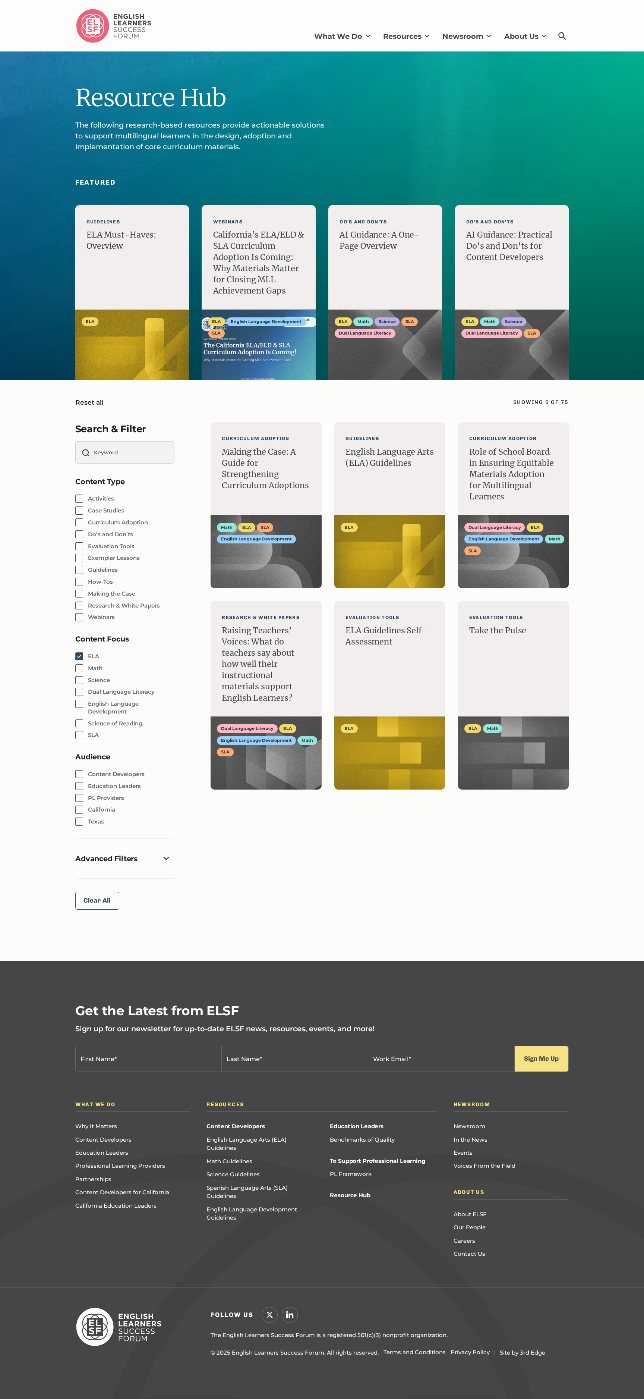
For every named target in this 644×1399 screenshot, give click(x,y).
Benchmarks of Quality (362, 1139)
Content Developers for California (122, 1192)
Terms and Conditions (414, 1352)
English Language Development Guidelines (251, 1213)
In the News (470, 1139)
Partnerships (93, 1179)
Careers (464, 1240)
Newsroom (469, 1126)
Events (463, 1152)
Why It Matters (96, 1126)
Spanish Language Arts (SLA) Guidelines (247, 1192)
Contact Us (469, 1253)
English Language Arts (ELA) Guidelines (246, 1144)
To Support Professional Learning (377, 1160)
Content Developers (103, 1139)
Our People (470, 1227)
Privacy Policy (470, 1352)
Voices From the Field (484, 1165)
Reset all (89, 402)
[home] (113, 26)
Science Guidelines (233, 1174)
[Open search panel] (562, 35)
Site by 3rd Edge (522, 1352)
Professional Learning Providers (120, 1165)
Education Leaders (101, 1152)
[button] (342, 36)
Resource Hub (350, 1195)
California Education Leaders (116, 1205)
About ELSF (470, 1214)
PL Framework (351, 1173)
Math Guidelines (229, 1161)
